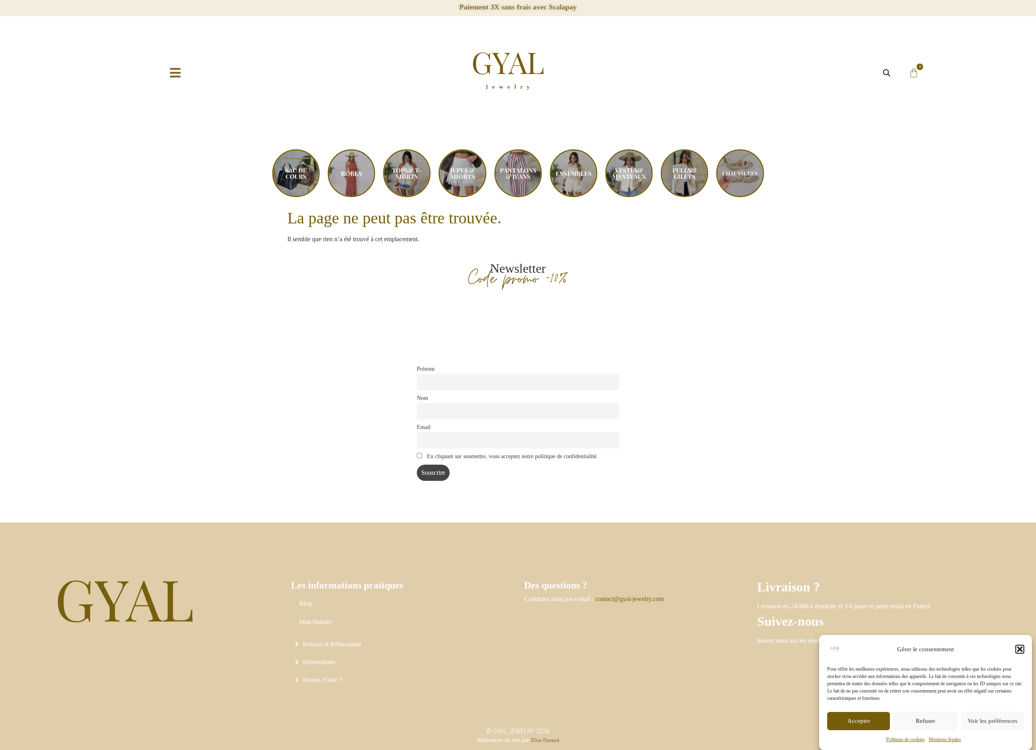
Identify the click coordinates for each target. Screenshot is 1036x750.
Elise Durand (545, 740)
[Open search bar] (887, 72)
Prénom (426, 368)
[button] (1020, 649)
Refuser (925, 721)
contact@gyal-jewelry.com (629, 598)
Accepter (858, 721)
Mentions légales (945, 739)
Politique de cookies (905, 739)
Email (424, 427)
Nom (422, 398)
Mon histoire (315, 621)
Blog (305, 603)
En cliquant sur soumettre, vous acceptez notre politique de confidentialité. (511, 456)
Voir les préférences (992, 721)
